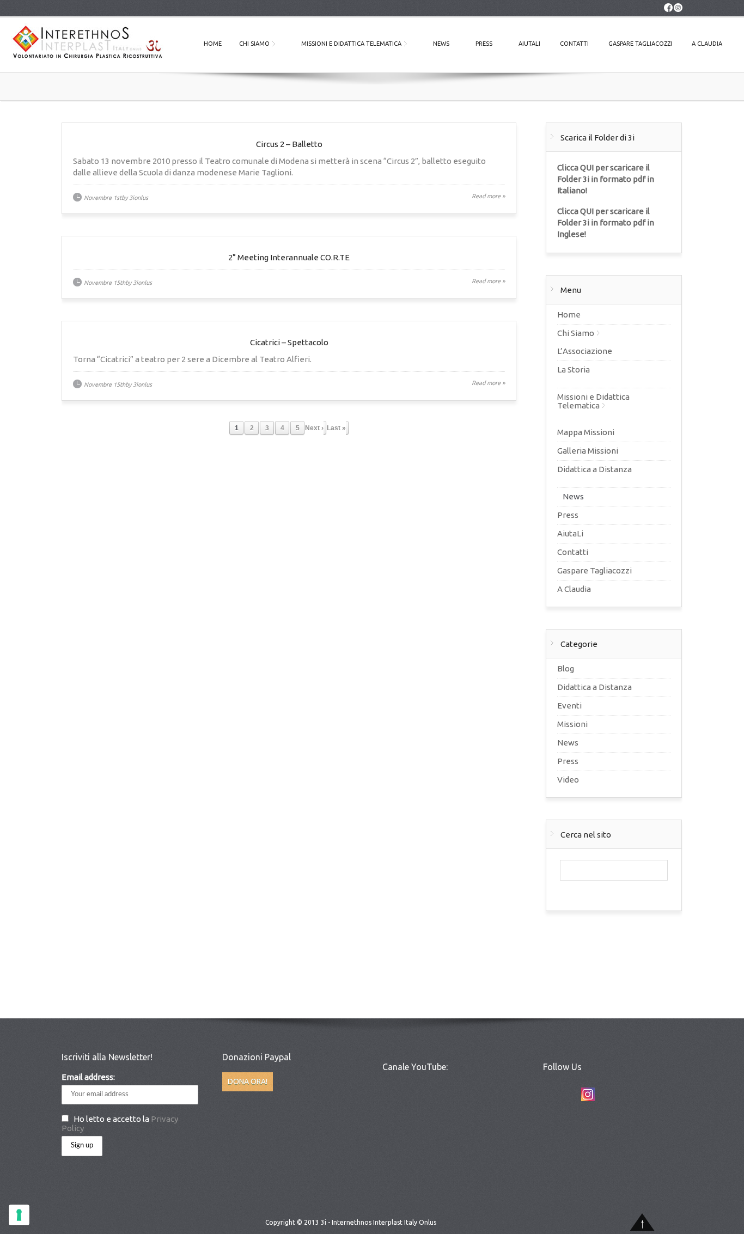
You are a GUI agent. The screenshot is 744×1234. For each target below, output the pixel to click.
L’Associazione (584, 351)
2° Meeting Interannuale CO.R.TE (289, 257)
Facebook (568, 1094)
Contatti (574, 43)
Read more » (488, 196)
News (441, 43)
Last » (336, 428)
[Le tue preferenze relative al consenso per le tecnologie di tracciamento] (19, 1215)
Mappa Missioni (585, 432)
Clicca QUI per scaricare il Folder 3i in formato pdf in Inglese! (605, 222)
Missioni (572, 724)
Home (213, 43)
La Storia (573, 369)
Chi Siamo (254, 43)
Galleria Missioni (587, 450)
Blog (565, 668)
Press (483, 43)
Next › (314, 428)
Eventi (569, 705)
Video (568, 779)
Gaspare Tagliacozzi (640, 43)
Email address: (88, 1077)
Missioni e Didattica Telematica (351, 43)
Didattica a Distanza (594, 469)
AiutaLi (529, 43)
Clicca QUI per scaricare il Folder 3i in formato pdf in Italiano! (605, 179)
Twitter (548, 1094)
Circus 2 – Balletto (289, 144)
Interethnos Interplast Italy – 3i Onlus (87, 44)
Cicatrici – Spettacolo (289, 342)
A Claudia (707, 43)
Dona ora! (247, 1081)
